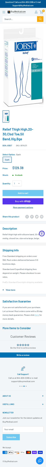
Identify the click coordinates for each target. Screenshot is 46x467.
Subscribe (11, 437)
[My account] (36, 12)
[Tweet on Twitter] (37, 216)
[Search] (40, 19)
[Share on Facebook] (27, 216)
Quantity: (7, 183)
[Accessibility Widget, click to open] (42, 233)
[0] (41, 12)
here (37, 315)
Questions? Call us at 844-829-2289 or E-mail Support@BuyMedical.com (23, 4)
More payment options (23, 207)
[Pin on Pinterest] (32, 216)
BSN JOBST (7, 145)
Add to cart (23, 193)
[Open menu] (4, 12)
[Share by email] (41, 216)
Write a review (23, 355)
